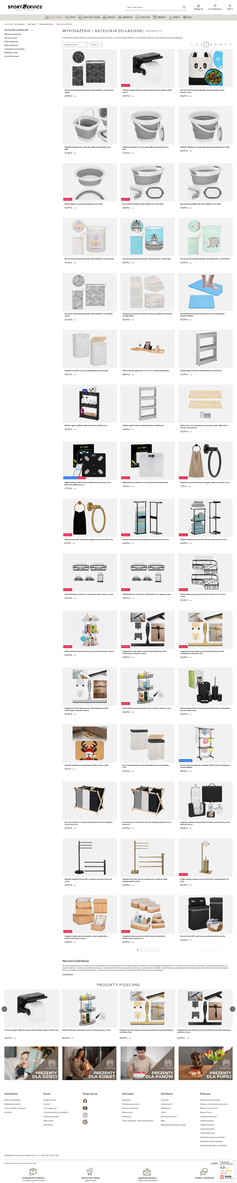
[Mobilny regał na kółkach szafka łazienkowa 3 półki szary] (205, 349)
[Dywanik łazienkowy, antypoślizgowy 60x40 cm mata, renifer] (90, 743)
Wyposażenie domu (46, 24)
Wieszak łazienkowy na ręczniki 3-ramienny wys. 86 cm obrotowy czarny (88, 880)
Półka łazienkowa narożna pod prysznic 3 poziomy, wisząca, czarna (146, 708)
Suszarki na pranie (11, 56)
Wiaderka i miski (11, 52)
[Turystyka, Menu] (151, 17)
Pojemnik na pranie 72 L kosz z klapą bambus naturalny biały (86, 371)
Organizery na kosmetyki (14, 49)
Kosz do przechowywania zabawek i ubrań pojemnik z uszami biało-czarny (89, 315)
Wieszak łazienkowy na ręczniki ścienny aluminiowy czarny (201, 1048)
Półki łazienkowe (11, 41)
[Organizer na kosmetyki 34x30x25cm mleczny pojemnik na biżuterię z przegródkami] (147, 292)
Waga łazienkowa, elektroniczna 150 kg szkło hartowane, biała (145, 482)
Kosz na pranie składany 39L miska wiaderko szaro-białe (200, 204)
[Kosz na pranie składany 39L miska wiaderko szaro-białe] (205, 182)
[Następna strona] (230, 44)
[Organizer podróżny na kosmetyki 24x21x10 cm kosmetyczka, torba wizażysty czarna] (205, 800)
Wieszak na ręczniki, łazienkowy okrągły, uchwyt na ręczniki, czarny (205, 482)
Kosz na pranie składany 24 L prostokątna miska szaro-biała (86, 1105)
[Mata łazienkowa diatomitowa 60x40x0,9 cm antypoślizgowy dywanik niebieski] (205, 292)
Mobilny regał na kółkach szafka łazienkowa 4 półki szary (143, 425)
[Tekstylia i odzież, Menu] (101, 17)
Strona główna (19, 24)
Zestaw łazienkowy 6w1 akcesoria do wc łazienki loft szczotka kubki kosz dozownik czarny (205, 709)
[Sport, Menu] (77, 17)
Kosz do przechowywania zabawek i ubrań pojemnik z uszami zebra (146, 259)
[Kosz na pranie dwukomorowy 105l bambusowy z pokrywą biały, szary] (147, 743)
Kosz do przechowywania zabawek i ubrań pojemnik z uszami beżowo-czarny (202, 91)
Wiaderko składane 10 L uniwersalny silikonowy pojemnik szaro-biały (88, 148)
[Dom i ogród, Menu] (63, 17)
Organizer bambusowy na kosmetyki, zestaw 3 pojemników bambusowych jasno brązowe (86, 937)
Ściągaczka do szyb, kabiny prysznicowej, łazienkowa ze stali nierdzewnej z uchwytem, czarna (144, 652)
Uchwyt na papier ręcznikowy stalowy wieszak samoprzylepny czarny (205, 1160)
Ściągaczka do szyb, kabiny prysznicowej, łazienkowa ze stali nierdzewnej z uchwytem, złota (202, 652)
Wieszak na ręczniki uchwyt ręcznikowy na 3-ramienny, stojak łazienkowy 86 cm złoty (144, 880)
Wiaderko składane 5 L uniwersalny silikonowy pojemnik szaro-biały (204, 147)
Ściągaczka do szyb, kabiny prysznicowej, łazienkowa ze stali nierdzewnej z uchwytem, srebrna (86, 709)
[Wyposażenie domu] (31, 30)
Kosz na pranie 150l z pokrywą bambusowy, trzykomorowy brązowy (147, 993)
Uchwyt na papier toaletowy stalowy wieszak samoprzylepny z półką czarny (147, 91)
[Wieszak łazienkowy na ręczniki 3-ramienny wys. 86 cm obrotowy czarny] (90, 857)
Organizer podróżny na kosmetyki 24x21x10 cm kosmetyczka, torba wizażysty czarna (205, 823)
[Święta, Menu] (181, 17)
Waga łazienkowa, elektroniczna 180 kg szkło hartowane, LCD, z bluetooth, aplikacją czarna (88, 483)
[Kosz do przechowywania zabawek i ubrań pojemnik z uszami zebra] (147, 237)
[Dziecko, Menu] (116, 17)
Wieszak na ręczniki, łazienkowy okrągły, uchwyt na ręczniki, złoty (89, 539)
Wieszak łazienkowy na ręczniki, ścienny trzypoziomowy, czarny (203, 539)
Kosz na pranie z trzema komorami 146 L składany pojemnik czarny (89, 1048)
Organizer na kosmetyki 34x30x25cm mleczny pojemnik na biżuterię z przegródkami (147, 315)
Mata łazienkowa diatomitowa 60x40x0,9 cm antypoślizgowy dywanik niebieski (202, 315)
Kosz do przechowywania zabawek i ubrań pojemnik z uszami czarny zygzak (89, 91)
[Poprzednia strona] (191, 44)
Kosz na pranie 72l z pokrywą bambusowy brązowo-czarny (86, 993)
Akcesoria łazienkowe (16, 30)
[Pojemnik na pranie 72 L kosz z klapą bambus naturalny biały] (90, 349)
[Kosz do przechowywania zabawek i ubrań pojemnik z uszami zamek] (90, 237)
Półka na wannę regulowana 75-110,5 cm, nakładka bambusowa (145, 371)
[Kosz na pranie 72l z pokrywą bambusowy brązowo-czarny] (90, 971)
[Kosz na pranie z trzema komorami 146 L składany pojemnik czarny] (90, 1026)
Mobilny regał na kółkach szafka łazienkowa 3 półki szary (201, 371)
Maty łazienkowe (11, 45)
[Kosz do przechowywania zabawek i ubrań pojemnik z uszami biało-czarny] (90, 292)
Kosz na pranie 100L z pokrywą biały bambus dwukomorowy (202, 993)
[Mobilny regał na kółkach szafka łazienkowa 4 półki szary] (147, 404)
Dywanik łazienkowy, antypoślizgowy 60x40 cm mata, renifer (87, 765)
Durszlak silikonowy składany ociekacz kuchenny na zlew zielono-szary (146, 1049)
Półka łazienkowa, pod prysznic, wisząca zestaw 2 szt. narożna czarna (202, 595)
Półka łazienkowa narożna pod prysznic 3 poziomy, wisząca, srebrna (89, 651)
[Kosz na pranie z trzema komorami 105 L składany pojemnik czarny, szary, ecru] (147, 800)
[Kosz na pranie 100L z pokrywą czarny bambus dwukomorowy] (205, 914)
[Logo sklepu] (25, 7)
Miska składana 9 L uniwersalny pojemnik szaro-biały (84, 204)
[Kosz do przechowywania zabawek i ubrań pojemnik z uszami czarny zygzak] (90, 68)
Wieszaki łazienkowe (12, 34)
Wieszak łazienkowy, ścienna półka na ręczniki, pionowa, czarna (145, 539)
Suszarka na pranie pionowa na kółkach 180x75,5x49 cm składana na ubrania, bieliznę (205, 766)
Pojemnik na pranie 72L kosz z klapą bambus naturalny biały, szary (204, 1105)
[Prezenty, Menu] (167, 17)
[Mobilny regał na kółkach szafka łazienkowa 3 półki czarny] (90, 404)
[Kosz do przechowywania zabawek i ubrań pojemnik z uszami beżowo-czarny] (205, 68)
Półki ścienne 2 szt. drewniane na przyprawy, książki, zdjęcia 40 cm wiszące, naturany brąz (204, 426)
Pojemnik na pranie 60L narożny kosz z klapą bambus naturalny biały (89, 1160)
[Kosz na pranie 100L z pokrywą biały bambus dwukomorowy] (205, 971)
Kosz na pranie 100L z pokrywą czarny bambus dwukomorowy (202, 936)
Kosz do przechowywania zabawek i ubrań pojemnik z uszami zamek (89, 259)
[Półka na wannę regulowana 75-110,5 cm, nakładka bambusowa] (147, 349)
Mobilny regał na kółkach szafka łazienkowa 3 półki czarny (86, 425)
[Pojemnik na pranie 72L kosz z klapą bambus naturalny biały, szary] (205, 1083)
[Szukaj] (184, 7)
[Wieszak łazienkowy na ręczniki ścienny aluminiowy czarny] (205, 1026)
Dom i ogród (32, 24)
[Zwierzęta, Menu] (133, 17)
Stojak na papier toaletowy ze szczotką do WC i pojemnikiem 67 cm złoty (204, 880)
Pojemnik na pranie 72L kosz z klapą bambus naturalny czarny (144, 1105)
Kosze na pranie (10, 38)
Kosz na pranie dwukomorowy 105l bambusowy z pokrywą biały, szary (145, 766)
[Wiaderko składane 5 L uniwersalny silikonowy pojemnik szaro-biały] (205, 125)
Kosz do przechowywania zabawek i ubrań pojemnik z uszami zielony (205, 259)
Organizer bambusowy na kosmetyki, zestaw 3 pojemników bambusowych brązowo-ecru (143, 937)
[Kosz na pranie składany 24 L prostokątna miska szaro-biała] (90, 1083)
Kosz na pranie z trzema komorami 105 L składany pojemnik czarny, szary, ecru (146, 823)
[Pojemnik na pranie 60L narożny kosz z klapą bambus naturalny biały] (90, 1138)
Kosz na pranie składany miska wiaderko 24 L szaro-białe (142, 204)
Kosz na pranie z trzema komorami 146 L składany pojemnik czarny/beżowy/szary (144, 1161)
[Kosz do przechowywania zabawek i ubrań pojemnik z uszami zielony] (205, 237)
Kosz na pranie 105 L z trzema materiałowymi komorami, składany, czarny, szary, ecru (89, 823)
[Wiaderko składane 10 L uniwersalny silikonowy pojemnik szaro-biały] (90, 125)
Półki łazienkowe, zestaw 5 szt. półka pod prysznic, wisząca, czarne (89, 594)
